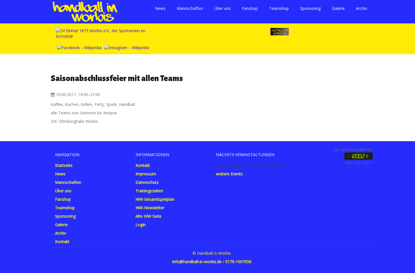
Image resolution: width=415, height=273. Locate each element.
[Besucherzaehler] (358, 155)
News (160, 8)
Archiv (361, 8)
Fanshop (250, 8)
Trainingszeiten (149, 190)
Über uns (222, 8)
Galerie (338, 8)
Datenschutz (147, 182)
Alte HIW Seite (148, 216)
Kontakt (62, 241)
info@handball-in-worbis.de (197, 261)
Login (141, 224)
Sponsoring (310, 8)
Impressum (146, 173)
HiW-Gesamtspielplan (155, 199)
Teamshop (279, 8)
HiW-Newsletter (150, 207)
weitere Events (229, 173)
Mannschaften (190, 8)
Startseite (64, 165)
